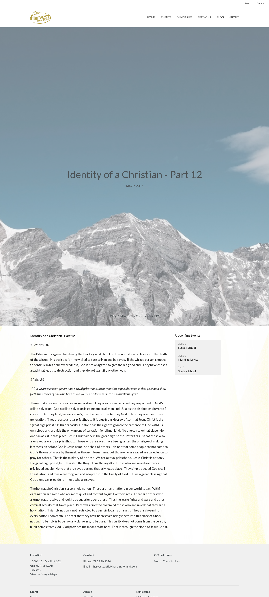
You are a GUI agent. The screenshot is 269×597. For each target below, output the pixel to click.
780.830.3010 (102, 561)
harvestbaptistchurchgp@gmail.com (115, 566)
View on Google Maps (43, 574)
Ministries (184, 17)
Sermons (204, 17)
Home (151, 17)
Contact (261, 3)
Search (248, 3)
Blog (220, 17)
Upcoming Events (187, 335)
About (234, 17)
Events (166, 17)
